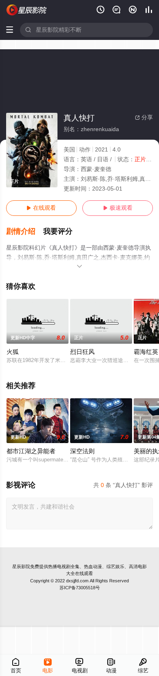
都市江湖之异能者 (31, 451)
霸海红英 (146, 352)
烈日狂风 (82, 352)
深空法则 (82, 451)
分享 (144, 117)
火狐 (13, 352)
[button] (25, 231)
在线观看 (41, 208)
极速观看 (117, 208)
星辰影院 (21, 566)
